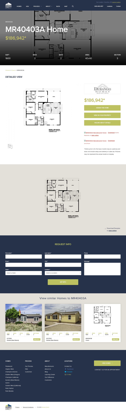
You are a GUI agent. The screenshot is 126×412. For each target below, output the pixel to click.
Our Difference (49, 377)
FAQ (26, 369)
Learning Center (50, 374)
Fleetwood (8, 366)
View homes (106, 363)
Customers (48, 380)
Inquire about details (102, 123)
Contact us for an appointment (107, 370)
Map (65, 6)
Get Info (63, 282)
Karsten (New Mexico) (12, 380)
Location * (47, 269)
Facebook (70, 369)
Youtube (69, 372)
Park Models (9, 391)
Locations (109, 6)
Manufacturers (49, 366)
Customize (28, 372)
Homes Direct (45, 407)
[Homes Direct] (8, 5)
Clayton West (9, 369)
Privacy (17, 407)
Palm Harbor (9, 388)
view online (95, 135)
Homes (19, 6)
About (47, 361)
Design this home (102, 108)
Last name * (48, 253)
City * (46, 261)
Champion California (11, 377)
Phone (86, 253)
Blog (58, 6)
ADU (27, 6)
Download (111, 133)
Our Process (29, 366)
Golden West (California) (13, 385)
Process (28, 361)
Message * (87, 261)
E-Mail (69, 374)
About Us (48, 369)
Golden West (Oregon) (12, 374)
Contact (118, 6)
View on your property (102, 115)
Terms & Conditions (28, 407)
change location (116, 2)
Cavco (7, 383)
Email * (7, 261)
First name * (8, 253)
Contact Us (68, 366)
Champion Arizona (11, 372)
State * (7, 269)
